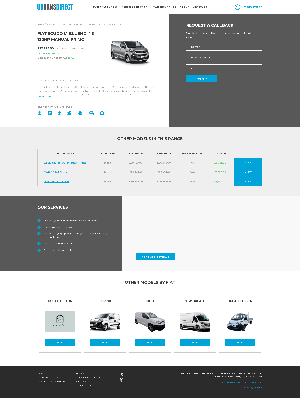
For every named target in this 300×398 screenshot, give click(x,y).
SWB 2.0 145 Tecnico (56, 172)
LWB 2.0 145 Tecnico (56, 181)
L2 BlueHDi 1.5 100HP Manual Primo (65, 162)
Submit (201, 79)
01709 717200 (252, 7)
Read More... (45, 96)
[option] (105, 324)
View (248, 163)
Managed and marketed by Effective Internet (242, 382)
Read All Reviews (155, 257)
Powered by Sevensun (252, 387)
